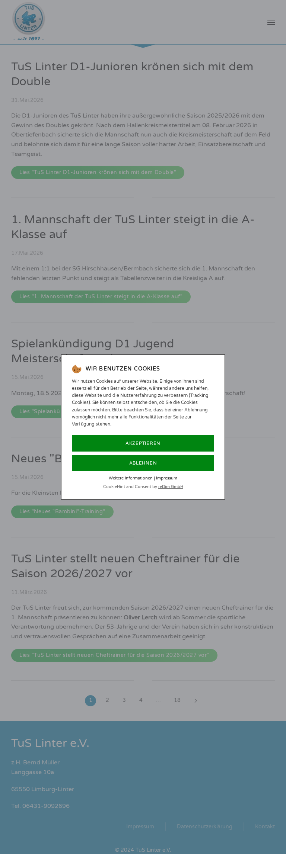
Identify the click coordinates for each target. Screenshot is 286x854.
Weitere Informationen (131, 478)
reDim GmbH (170, 486)
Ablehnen (143, 463)
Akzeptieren (143, 443)
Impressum (166, 478)
